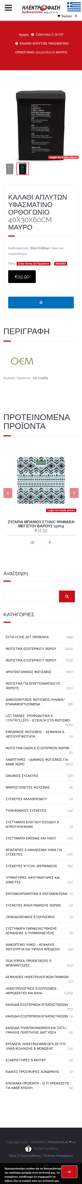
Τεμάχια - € (69, 16)
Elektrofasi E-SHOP (49, 34)
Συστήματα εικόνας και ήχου (31, 838)
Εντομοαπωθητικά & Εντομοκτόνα (36, 894)
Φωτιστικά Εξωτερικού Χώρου (31, 660)
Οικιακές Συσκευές (22, 776)
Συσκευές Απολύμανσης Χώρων (33, 905)
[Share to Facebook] (50, 543)
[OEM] (41, 360)
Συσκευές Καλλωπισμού (26, 799)
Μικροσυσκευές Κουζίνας (28, 787)
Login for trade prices (63, 157)
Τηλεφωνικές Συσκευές (26, 810)
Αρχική (23, 34)
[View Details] (32, 543)
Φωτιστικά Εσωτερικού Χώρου (31, 649)
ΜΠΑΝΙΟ (61, 263)
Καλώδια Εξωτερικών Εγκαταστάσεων (37, 1016)
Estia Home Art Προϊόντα (33, 263)
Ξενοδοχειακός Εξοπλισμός (30, 917)
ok (69, 1171)
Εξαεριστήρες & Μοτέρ (26, 1060)
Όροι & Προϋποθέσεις (25, 1155)
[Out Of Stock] (41, 302)
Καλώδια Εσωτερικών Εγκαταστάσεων (37, 1004)
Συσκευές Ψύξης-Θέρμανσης (31, 866)
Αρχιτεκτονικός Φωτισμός (28, 672)
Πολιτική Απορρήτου (58, 1155)
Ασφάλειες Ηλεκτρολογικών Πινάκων (37, 977)
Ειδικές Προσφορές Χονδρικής (32, 1072)
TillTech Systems (45, 1148)
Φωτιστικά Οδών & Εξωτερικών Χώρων (37, 748)
